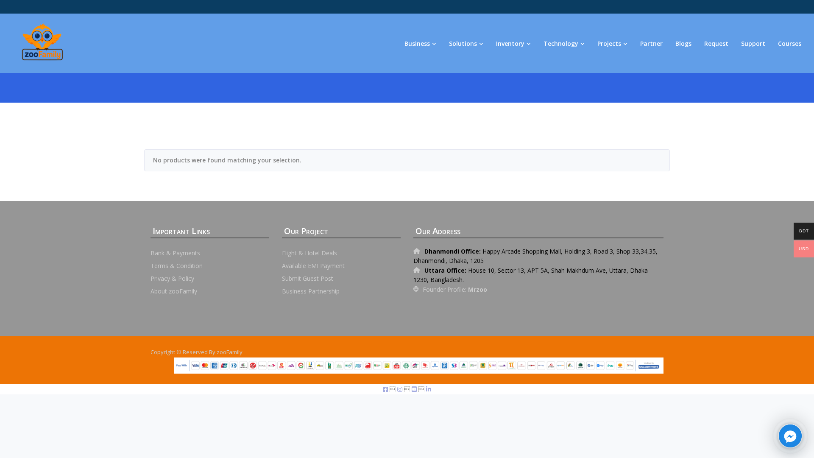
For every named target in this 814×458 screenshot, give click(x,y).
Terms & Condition (177, 266)
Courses (789, 43)
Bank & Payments (175, 253)
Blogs (683, 43)
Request (716, 43)
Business (417, 43)
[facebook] (386, 389)
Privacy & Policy (172, 278)
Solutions (463, 43)
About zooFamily (174, 291)
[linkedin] (428, 389)
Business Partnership (311, 291)
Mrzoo (477, 289)
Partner (651, 43)
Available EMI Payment (313, 266)
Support (753, 43)
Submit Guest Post (307, 278)
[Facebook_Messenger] (790, 435)
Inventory (510, 43)
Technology (561, 43)
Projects (609, 43)
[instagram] (400, 389)
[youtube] (415, 389)
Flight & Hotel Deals (309, 253)
